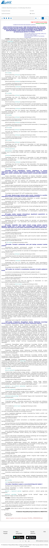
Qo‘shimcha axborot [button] (6, 13)
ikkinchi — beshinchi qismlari (13, 491)
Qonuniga (22, 360)
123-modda (9, 242)
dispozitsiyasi (8, 150)
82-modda (9, 140)
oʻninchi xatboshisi (10, 399)
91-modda (9, 168)
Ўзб (40, 18)
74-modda (9, 93)
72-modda (8, 72)
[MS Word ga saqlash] (9, 18)
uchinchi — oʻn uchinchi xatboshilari (15, 386)
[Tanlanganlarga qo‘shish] (2, 18)
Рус (38, 18)
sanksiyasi (17, 74)
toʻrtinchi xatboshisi (10, 389)
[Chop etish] (11, 18)
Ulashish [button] (33, 13)
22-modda (8, 480)
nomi (6, 482)
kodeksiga (10, 41)
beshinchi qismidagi (11, 494)
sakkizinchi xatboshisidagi (12, 396)
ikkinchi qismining (10, 148)
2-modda (8, 368)
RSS (45, 531)
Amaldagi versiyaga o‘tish (41, 23)
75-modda (8, 115)
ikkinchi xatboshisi (10, 370)
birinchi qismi (18, 284)
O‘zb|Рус (46, 18)
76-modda (9, 127)
